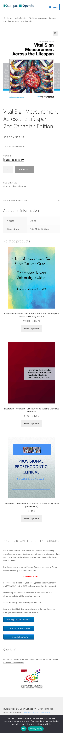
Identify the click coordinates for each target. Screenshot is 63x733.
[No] (59, 723)
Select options (31, 328)
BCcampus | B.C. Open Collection (19, 708)
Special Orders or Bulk (19, 628)
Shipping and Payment (19, 619)
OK (23, 728)
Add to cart (24, 169)
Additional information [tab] (15, 200)
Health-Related (20, 18)
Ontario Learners (20, 636)
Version (7, 155)
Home (9, 18)
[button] (55, 33)
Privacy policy (35, 728)
